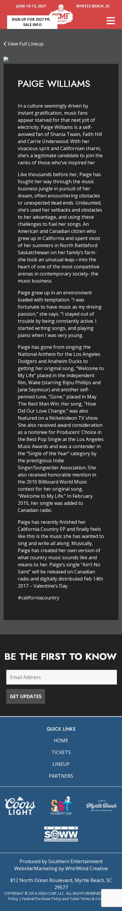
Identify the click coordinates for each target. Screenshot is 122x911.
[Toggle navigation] (110, 21)
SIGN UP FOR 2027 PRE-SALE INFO (32, 22)
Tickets (61, 752)
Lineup (61, 764)
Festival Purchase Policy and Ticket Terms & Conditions (68, 898)
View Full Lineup (25, 43)
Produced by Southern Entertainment (61, 861)
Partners (61, 776)
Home (61, 740)
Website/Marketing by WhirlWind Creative (61, 868)
